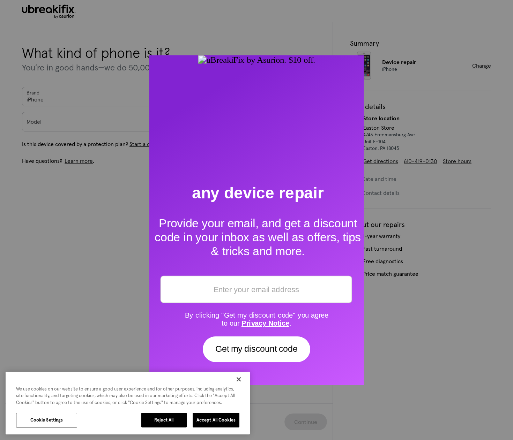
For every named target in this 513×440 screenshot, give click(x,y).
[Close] (238, 379)
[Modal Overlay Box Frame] (256, 220)
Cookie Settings (46, 420)
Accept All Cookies (216, 420)
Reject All (163, 420)
